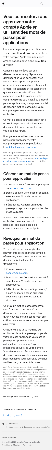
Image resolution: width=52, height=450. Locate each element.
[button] (41, 3)
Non (17, 415)
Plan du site (27, 445)
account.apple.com (20, 188)
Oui (7, 415)
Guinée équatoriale (9, 437)
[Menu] (48, 3)
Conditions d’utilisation (11, 445)
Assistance (13, 424)
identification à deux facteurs (20, 147)
